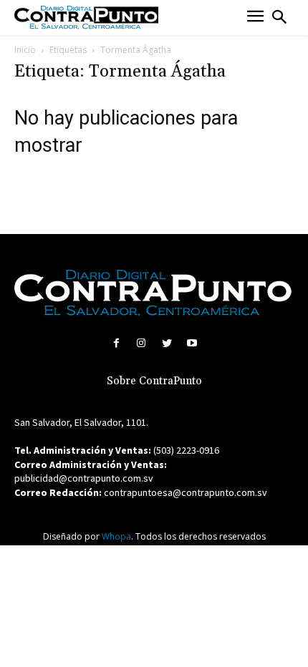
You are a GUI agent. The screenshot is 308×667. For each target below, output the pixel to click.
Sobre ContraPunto (154, 381)
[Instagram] (141, 343)
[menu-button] (255, 17)
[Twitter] (166, 343)
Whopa (116, 536)
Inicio (25, 50)
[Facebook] (116, 343)
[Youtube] (192, 343)
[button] (279, 17)
